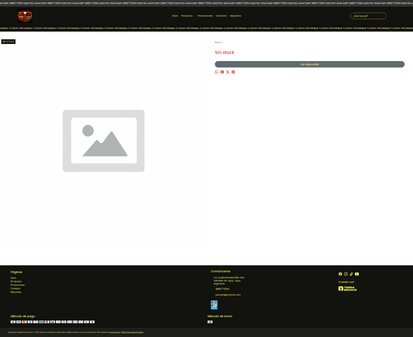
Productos (187, 15)
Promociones (205, 15)
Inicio (175, 15)
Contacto (221, 15)
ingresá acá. (115, 332)
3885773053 (222, 289)
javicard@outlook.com (228, 294)
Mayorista (235, 15)
